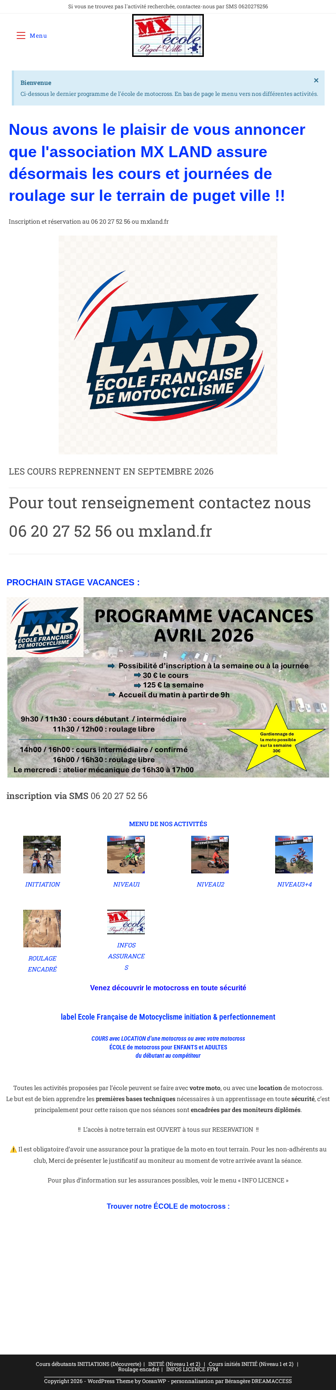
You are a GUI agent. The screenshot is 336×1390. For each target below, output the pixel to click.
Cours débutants (56, 1363)
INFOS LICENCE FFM (192, 1368)
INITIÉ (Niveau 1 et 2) (174, 1363)
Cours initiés (224, 1363)
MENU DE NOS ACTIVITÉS (168, 824)
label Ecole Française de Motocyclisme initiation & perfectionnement (168, 1016)
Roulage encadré (138, 1368)
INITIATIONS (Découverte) (109, 1363)
